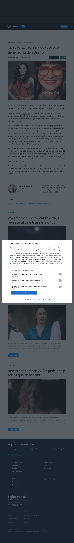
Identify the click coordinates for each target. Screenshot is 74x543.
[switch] (59, 274)
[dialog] (37, 271)
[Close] (68, 243)
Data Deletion (27, 299)
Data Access (37, 299)
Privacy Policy (47, 299)
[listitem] (37, 270)
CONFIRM (24, 293)
